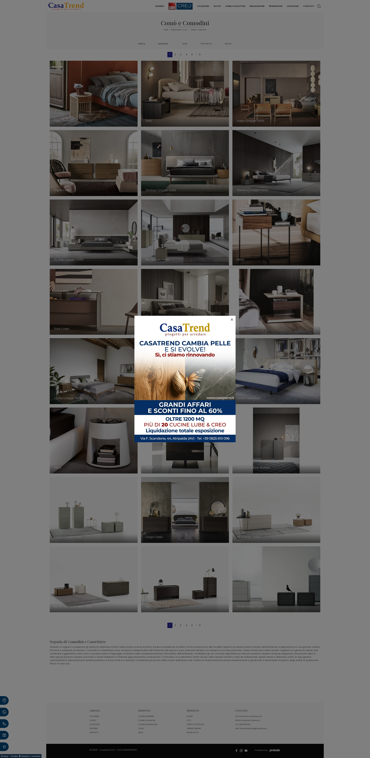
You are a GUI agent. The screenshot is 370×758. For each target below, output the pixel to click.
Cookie (14, 756)
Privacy (4, 756)
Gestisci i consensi (30, 756)
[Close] (232, 319)
